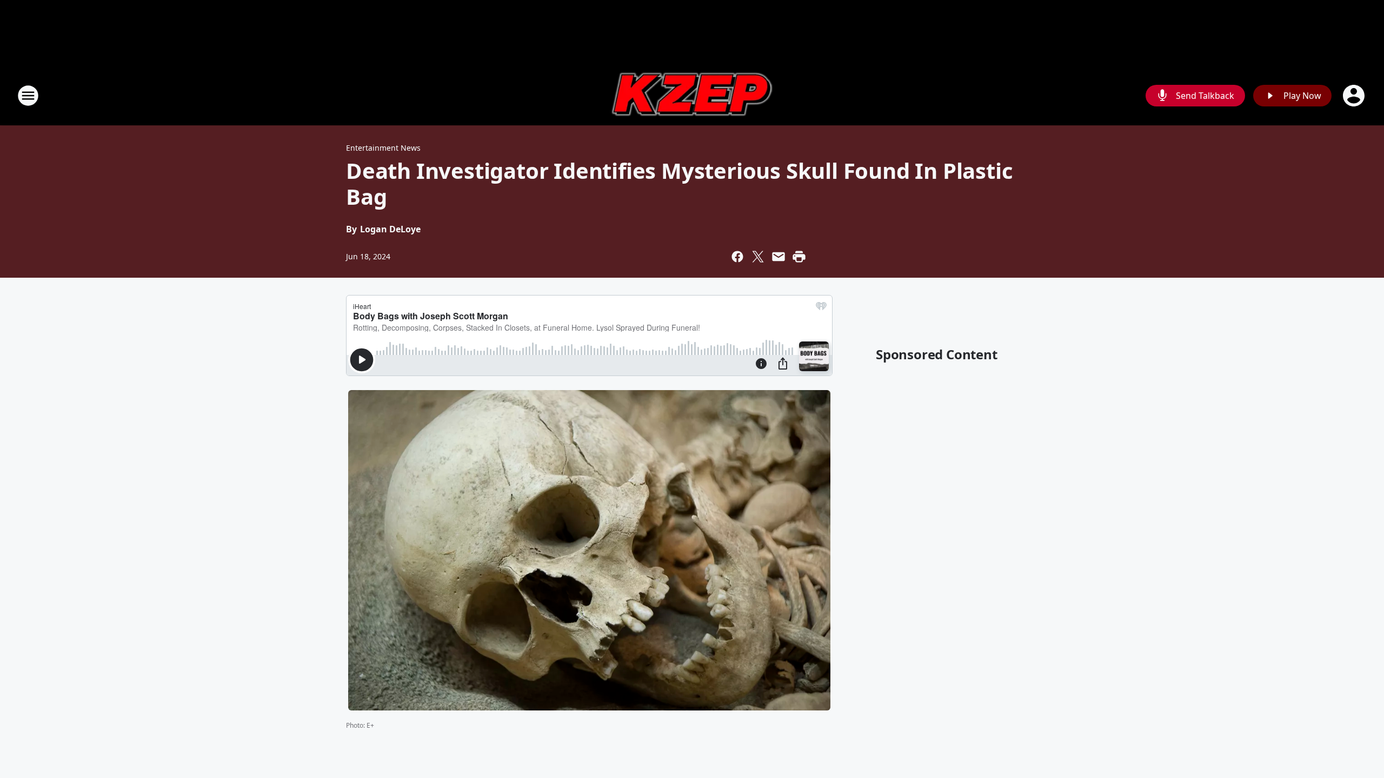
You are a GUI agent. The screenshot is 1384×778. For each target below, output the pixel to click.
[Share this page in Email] (778, 256)
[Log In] (1355, 95)
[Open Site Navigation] (28, 95)
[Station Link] (692, 95)
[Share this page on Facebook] (737, 256)
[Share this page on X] (758, 256)
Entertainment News (383, 148)
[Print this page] (799, 256)
